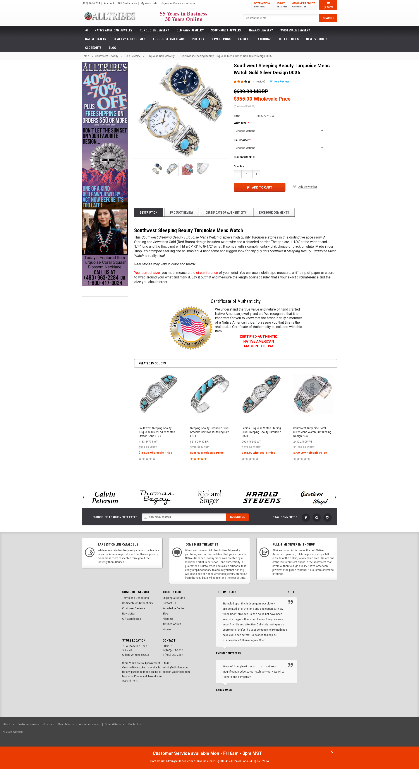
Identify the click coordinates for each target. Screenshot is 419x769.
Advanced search (89, 724)
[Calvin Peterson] (105, 497)
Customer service (28, 724)
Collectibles (289, 39)
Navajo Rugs (221, 39)
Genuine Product (303, 5)
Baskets (244, 39)
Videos (167, 629)
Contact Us (169, 603)
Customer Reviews (133, 608)
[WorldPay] (357, 734)
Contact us (135, 724)
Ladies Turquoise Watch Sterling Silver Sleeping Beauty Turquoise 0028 (261, 432)
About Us (168, 618)
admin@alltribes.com (179, 761)
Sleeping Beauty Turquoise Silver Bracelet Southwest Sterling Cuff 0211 (209, 432)
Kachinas (264, 39)
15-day (282, 5)
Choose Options (158, 468)
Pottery (198, 39)
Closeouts (93, 48)
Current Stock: (244, 157)
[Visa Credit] (365, 734)
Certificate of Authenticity (226, 212)
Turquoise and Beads (169, 39)
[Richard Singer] (209, 497)
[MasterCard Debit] (375, 734)
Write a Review (279, 81)
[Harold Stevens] (262, 497)
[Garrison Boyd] (314, 497)
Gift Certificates (131, 618)
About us (8, 724)
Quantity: (239, 166)
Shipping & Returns (174, 597)
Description (149, 212)
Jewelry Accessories (129, 39)
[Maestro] (398, 734)
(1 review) (259, 81)
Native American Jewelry (113, 30)
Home (85, 56)
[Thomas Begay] (157, 497)
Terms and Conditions (135, 597)
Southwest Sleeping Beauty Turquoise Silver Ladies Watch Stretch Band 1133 (157, 432)
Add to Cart (262, 187)
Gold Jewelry (132, 56)
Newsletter (128, 613)
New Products (317, 39)
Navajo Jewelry (261, 30)
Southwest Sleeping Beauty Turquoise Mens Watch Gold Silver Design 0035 (226, 56)
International (263, 5)
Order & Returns (114, 724)
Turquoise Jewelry (154, 30)
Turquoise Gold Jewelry (160, 56)
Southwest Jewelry (226, 30)
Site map (48, 724)
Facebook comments (274, 212)
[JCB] (409, 734)
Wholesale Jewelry (295, 30)
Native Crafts (95, 39)
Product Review (181, 212)
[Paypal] (341, 734)
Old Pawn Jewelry (190, 30)
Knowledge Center (174, 608)
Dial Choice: (242, 140)
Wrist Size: (241, 123)
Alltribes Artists (172, 624)
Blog (112, 48)
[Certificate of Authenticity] (191, 328)
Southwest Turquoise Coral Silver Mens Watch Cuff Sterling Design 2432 (312, 432)
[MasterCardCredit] (366, 734)
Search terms (66, 724)
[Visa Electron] (388, 734)
